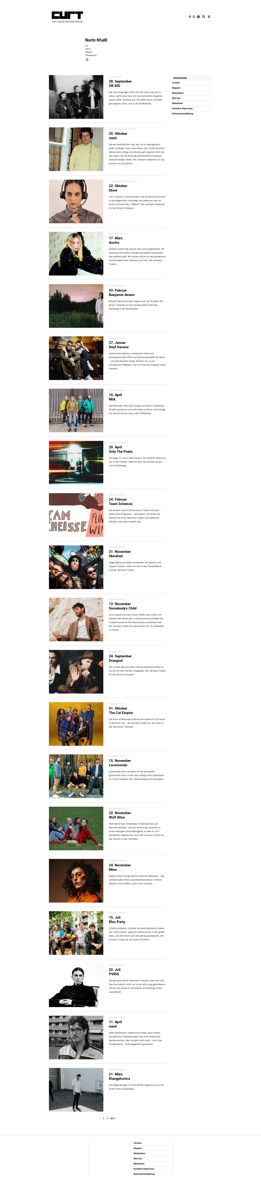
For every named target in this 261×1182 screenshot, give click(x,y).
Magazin (176, 88)
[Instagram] (194, 16)
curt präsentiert (115, 129)
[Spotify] (198, 16)
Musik (111, 77)
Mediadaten (178, 93)
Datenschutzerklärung (182, 113)
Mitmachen (177, 103)
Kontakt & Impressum (182, 108)
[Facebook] (190, 16)
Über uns (176, 98)
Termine (118, 77)
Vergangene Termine (117, 233)
